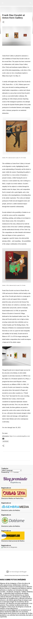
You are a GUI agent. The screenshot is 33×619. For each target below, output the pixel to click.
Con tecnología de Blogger (18, 571)
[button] (3, 22)
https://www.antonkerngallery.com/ (20, 436)
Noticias (5, 441)
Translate (16, 472)
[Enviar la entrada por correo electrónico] (3, 439)
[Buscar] (30, 3)
